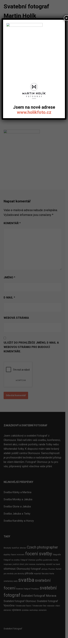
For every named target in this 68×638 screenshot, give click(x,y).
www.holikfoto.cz (34, 112)
